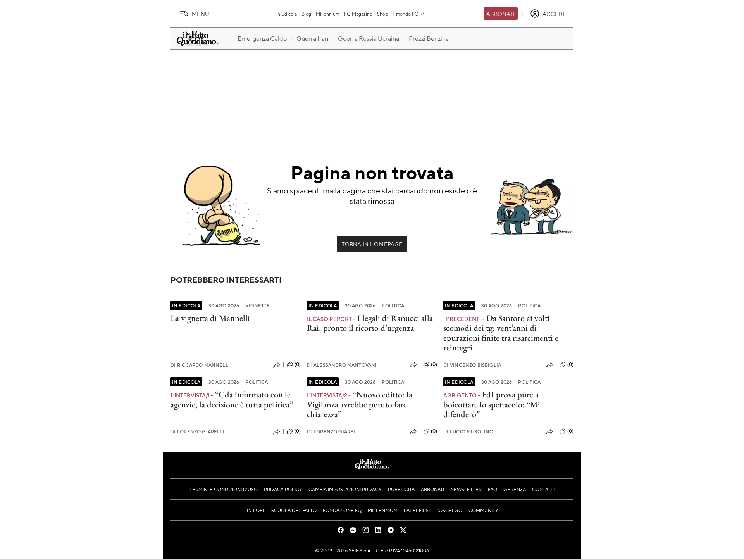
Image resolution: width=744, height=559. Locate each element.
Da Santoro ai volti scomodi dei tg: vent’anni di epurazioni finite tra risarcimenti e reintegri (500, 332)
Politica (393, 305)
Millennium (327, 13)
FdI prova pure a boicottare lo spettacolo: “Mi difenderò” (491, 404)
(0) (297, 364)
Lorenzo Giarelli (197, 432)
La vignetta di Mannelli (210, 318)
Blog (306, 13)
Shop (382, 13)
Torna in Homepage (372, 243)
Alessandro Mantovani (342, 365)
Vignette (257, 305)
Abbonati (500, 13)
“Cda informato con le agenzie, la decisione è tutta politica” (231, 399)
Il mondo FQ (405, 13)
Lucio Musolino (468, 432)
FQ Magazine (358, 13)
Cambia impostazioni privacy (345, 489)
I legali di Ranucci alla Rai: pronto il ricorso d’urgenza (370, 322)
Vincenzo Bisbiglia (472, 365)
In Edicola (286, 13)
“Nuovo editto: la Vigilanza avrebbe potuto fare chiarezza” (359, 404)
